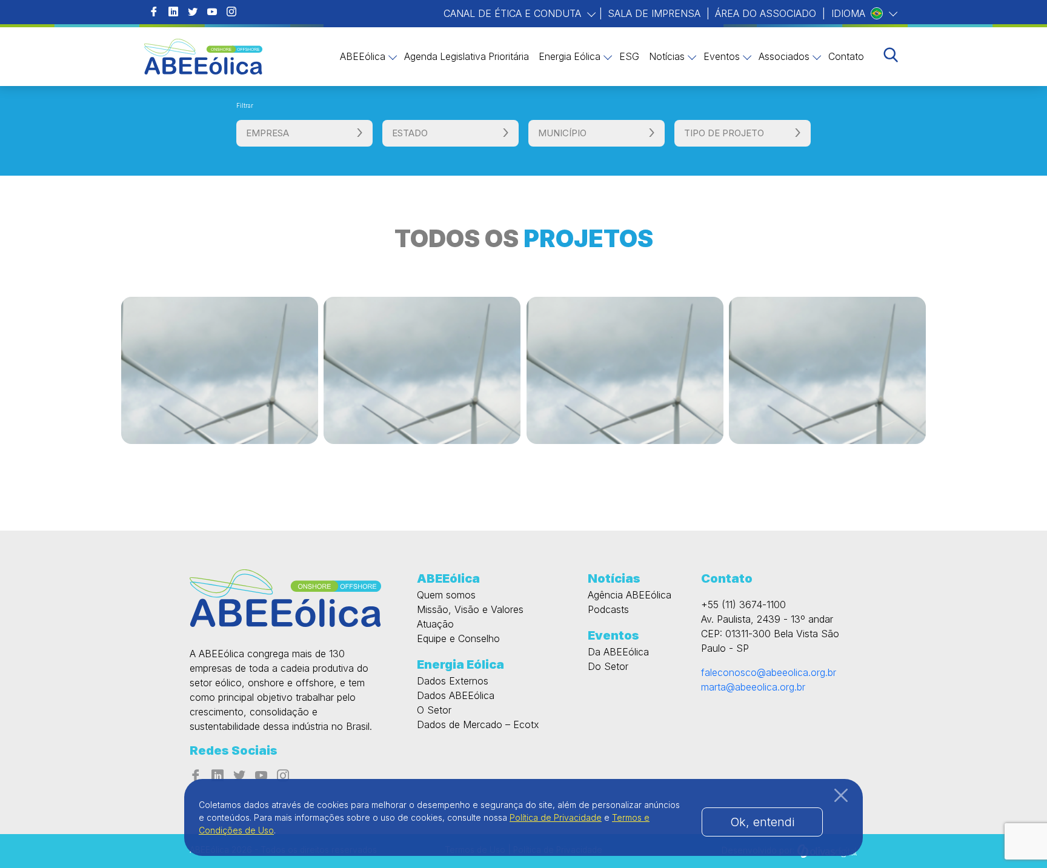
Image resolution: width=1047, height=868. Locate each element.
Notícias (667, 56)
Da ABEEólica (618, 652)
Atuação (435, 624)
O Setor (434, 710)
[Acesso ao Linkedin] (173, 12)
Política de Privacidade (556, 817)
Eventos (721, 56)
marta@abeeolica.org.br (753, 687)
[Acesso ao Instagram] (231, 12)
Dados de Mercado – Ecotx (478, 724)
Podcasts (608, 609)
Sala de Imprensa (654, 13)
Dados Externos (452, 681)
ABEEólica (362, 56)
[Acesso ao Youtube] (212, 12)
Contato (846, 56)
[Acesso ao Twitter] (193, 12)
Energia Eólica (569, 56)
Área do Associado (765, 13)
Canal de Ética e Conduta (514, 13)
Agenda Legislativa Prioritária (466, 56)
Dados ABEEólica (455, 695)
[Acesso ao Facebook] (154, 12)
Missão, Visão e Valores (470, 609)
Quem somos (446, 595)
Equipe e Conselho (458, 638)
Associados (784, 56)
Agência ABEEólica (629, 595)
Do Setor (608, 666)
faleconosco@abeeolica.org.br (768, 672)
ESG (629, 56)
